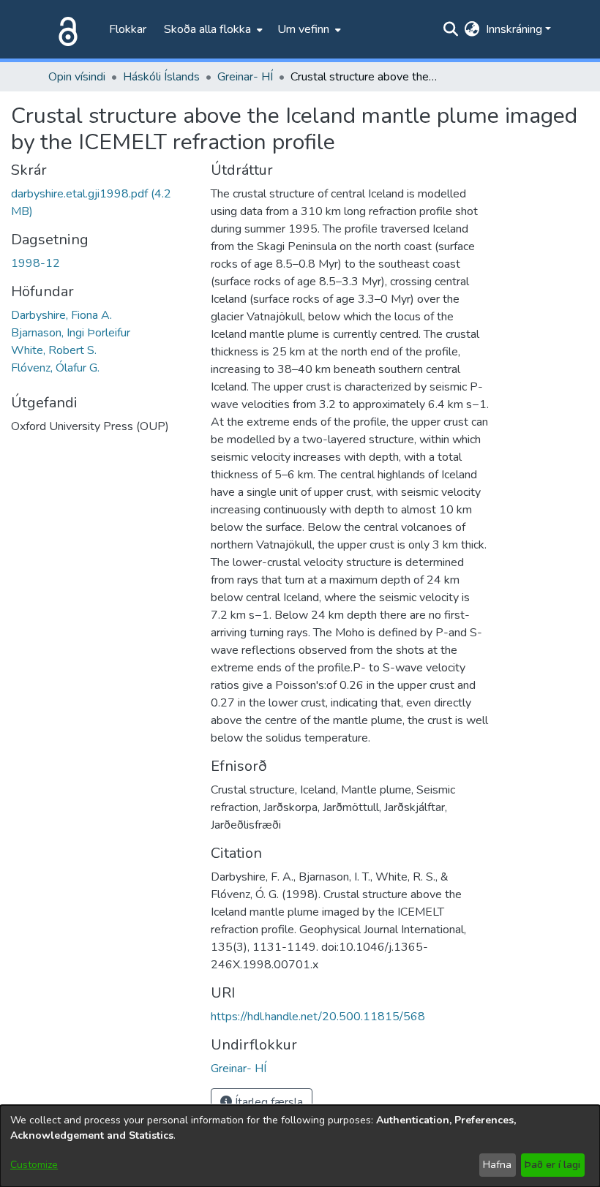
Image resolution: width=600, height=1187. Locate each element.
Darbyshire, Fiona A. (61, 315)
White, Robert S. (54, 350)
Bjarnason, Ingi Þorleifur (70, 333)
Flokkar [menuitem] (127, 29)
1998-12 (35, 263)
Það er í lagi (552, 1165)
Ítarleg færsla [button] (267, 1102)
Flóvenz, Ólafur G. (55, 368)
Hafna (497, 1165)
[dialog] (300, 1146)
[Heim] (65, 29)
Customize (34, 1165)
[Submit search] (451, 29)
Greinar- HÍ (245, 77)
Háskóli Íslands (161, 77)
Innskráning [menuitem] (514, 29)
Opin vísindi (76, 77)
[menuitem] (212, 29)
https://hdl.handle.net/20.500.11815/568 (318, 1017)
